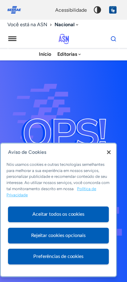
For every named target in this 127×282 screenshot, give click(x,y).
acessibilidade (71, 10)
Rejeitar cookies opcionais (58, 235)
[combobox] (67, 25)
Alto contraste (97, 10)
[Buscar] (113, 39)
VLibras (113, 10)
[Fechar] (109, 152)
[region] (58, 210)
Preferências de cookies (58, 256)
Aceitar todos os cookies (58, 214)
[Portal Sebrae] (17, 10)
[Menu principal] (12, 39)
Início (45, 54)
